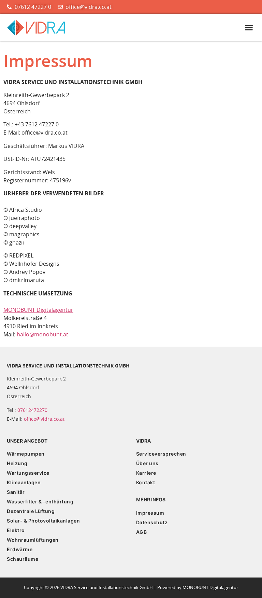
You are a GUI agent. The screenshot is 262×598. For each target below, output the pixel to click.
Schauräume (22, 559)
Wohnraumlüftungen (33, 540)
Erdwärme (19, 549)
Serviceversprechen (161, 454)
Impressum (150, 513)
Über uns (147, 463)
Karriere (146, 473)
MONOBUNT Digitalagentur (38, 310)
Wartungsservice (28, 473)
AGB (141, 532)
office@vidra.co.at (44, 419)
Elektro (16, 530)
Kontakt (145, 482)
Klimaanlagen (24, 482)
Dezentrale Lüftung (31, 511)
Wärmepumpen (26, 454)
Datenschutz (152, 522)
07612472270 (32, 410)
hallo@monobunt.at (42, 334)
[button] (249, 27)
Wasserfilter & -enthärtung (40, 501)
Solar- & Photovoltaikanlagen (43, 521)
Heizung (17, 463)
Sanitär (16, 492)
